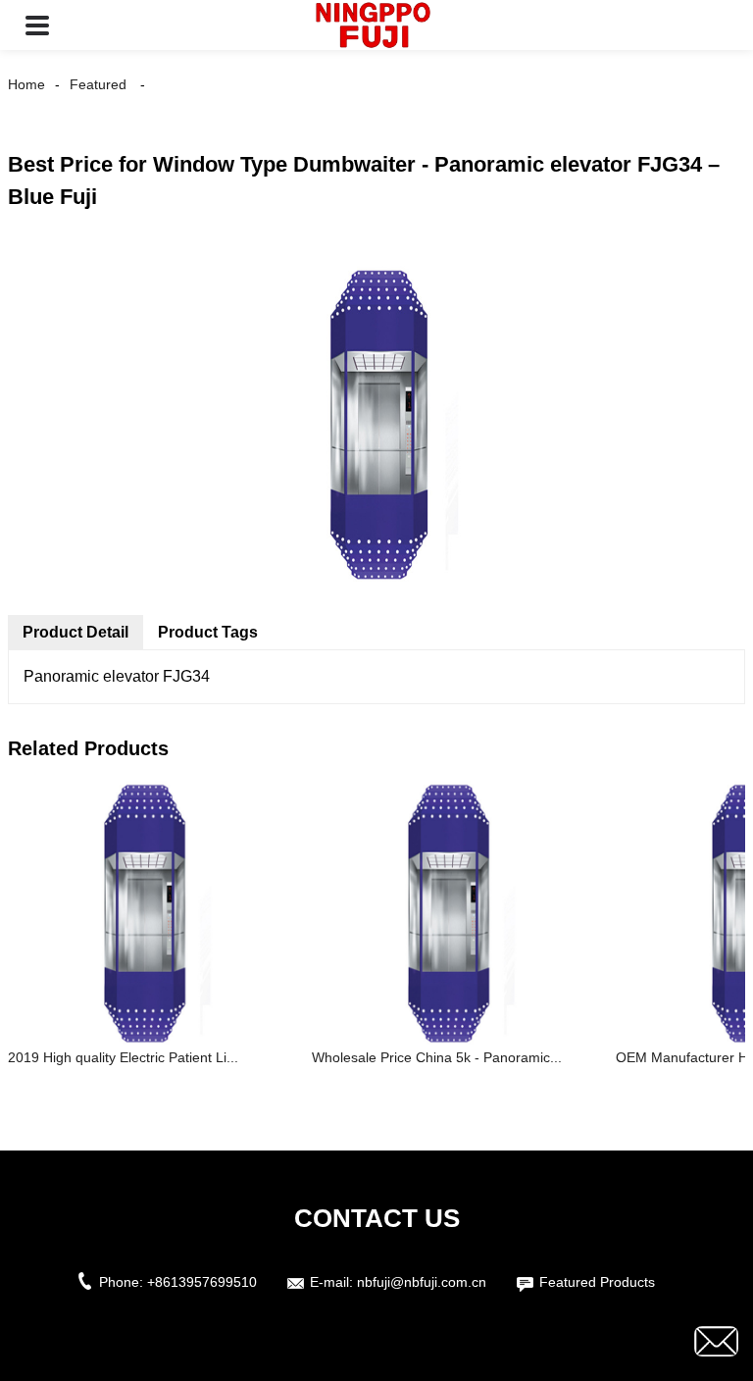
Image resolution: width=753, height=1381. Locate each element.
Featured (98, 84)
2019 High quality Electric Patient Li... (123, 1057)
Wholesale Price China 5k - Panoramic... (437, 1057)
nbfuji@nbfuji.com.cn (421, 1282)
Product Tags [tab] (208, 632)
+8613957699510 (202, 1282)
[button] (37, 25)
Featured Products (597, 1282)
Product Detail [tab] (75, 632)
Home (26, 84)
